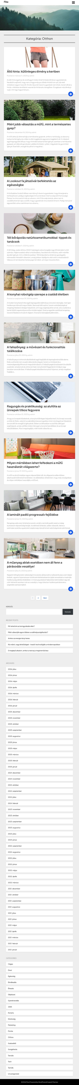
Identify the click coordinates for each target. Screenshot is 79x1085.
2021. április (12, 931)
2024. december (14, 773)
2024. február (13, 803)
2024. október (13, 785)
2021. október (13, 895)
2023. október (13, 815)
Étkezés (11, 988)
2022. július (12, 858)
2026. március (13, 693)
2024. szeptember (15, 791)
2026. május (12, 681)
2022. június (12, 864)
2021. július (12, 913)
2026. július (12, 669)
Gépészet (11, 994)
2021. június (12, 919)
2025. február (13, 760)
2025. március (13, 754)
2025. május (12, 748)
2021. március (13, 937)
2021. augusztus (14, 907)
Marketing (11, 1025)
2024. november (14, 779)
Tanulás (11, 1055)
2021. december (14, 889)
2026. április (12, 687)
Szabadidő (12, 1043)
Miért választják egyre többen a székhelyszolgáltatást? (28, 632)
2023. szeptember (15, 821)
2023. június (12, 840)
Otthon (10, 1037)
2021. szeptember (14, 901)
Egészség (11, 976)
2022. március (13, 882)
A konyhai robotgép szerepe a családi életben (38, 294)
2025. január (12, 767)
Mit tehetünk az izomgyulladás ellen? (21, 626)
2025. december (14, 712)
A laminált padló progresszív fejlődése (32, 514)
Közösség (11, 1019)
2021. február (13, 943)
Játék (10, 1007)
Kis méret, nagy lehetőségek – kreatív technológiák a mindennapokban (34, 644)
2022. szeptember (15, 846)
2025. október (13, 724)
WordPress (42, 1082)
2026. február (13, 699)
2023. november (14, 809)
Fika (6, 1)
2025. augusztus (14, 736)
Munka (10, 1031)
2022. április (12, 876)
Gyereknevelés (13, 1000)
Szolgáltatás (12, 1049)
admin (32, 76)
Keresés (9, 607)
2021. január (12, 950)
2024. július (12, 797)
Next (45, 598)
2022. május (12, 870)
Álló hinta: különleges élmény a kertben (33, 71)
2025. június (12, 742)
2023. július (12, 834)
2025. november (14, 718)
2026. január (12, 706)
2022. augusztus (14, 852)
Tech (10, 1062)
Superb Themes (52, 1082)
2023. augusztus (14, 828)
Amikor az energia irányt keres (19, 638)
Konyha (11, 1013)
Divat (10, 970)
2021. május (12, 925)
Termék (10, 1068)
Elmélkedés (12, 982)
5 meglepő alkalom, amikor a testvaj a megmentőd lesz (28, 650)
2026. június (12, 675)
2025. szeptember (15, 730)
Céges (10, 964)
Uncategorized (13, 1074)
